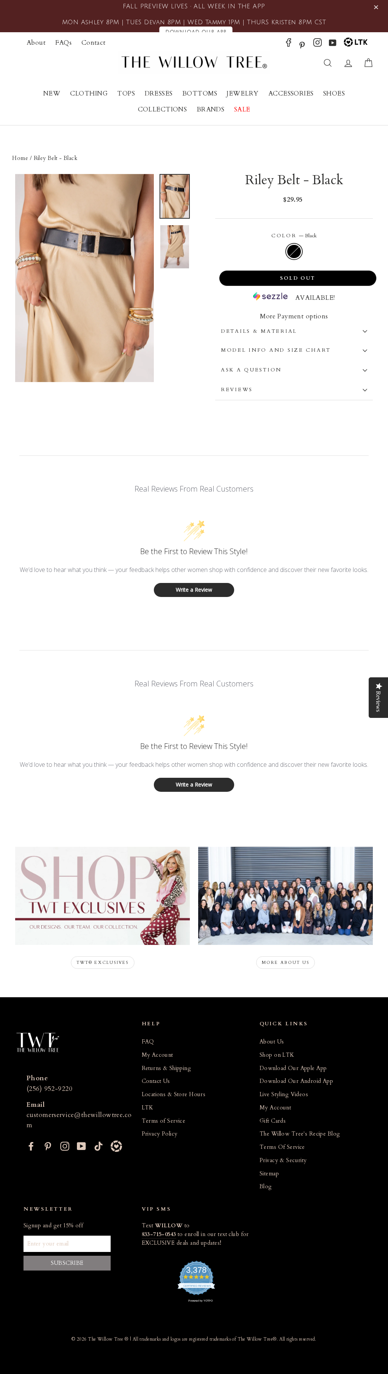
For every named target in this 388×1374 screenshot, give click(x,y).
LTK (147, 1107)
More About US (286, 962)
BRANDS (211, 109)
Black (294, 251)
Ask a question (251, 370)
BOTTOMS (199, 93)
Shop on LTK (277, 1055)
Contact (93, 42)
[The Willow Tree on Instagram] (317, 44)
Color (294, 235)
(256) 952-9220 (49, 1088)
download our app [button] (196, 32)
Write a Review (194, 589)
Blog (266, 1186)
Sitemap (269, 1173)
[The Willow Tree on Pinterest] (302, 44)
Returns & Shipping (166, 1068)
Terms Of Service (282, 1147)
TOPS (126, 93)
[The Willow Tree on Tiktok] (98, 1145)
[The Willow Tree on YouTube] (332, 44)
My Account (157, 1055)
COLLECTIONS (162, 109)
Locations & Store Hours (174, 1094)
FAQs (63, 42)
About (36, 42)
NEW (51, 93)
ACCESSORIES (291, 93)
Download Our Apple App (293, 1068)
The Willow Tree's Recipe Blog (300, 1133)
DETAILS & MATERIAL (259, 331)
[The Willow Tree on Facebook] (288, 44)
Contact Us (156, 1081)
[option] (84, 278)
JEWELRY (242, 93)
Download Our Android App (296, 1081)
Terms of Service (164, 1121)
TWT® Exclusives (103, 962)
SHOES (334, 93)
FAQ (148, 1041)
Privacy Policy (160, 1133)
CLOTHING (89, 93)
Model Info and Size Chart (276, 350)
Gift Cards (273, 1121)
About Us (272, 1041)
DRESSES (159, 93)
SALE (242, 109)
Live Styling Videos (284, 1094)
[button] (377, 7)
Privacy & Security (283, 1160)
